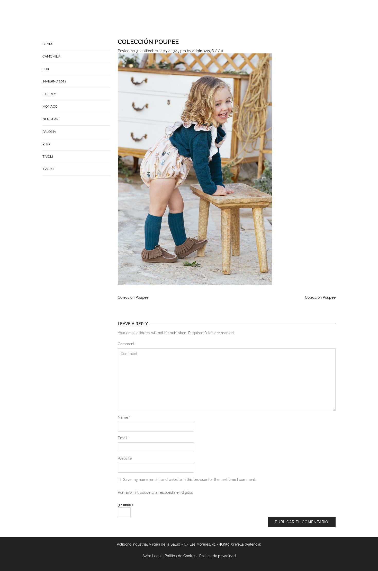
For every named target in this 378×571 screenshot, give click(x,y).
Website (125, 458)
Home (176, 19)
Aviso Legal (152, 556)
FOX (45, 69)
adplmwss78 (203, 51)
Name (124, 417)
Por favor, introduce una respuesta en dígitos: (156, 492)
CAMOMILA (51, 56)
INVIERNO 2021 (54, 81)
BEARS (47, 44)
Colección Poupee (148, 41)
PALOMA (49, 132)
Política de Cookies (180, 556)
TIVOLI (47, 156)
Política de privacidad (217, 556)
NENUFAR (50, 119)
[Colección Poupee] (195, 169)
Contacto (219, 19)
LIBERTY (49, 94)
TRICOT (48, 169)
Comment (126, 344)
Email (124, 438)
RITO (46, 144)
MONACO (50, 106)
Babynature (247, 19)
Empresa (196, 19)
